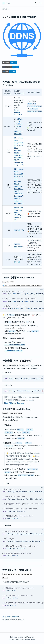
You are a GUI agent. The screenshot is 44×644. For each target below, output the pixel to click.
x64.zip (20, 119)
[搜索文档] (35, 3)
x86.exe (18, 126)
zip (15, 262)
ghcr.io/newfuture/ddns (14, 350)
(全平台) (19, 230)
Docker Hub (18, 115)
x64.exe (18, 121)
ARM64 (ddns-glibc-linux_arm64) (18, 155)
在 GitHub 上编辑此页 (12, 617)
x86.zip (19, 124)
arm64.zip (17, 131)
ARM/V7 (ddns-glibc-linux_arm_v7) (18, 162)
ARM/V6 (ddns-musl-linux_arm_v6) (18, 201)
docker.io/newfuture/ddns (15, 345)
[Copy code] (40, 291)
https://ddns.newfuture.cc (14, 403)
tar (19, 262)
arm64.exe (17, 134)
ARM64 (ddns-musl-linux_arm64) (18, 186)
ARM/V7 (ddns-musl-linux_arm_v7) (18, 193)
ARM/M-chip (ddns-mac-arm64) (18, 210)
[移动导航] (40, 3)
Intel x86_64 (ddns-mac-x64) (18, 217)
